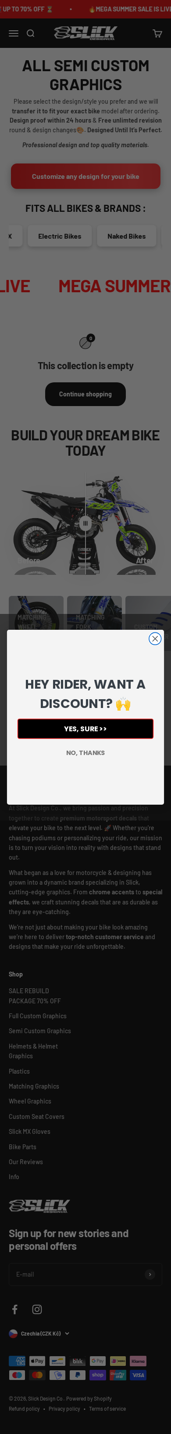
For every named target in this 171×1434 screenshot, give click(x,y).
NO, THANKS (85, 752)
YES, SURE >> (85, 728)
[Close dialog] (155, 638)
